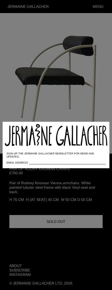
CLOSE (98, 128)
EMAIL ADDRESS (17, 162)
